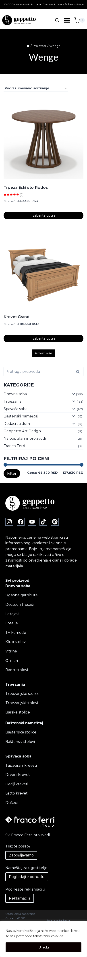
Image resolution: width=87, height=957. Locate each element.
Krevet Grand (16, 316)
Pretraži (79, 372)
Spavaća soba (15, 409)
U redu (43, 947)
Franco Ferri (14, 446)
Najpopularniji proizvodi (25, 438)
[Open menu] (67, 20)
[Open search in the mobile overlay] (57, 20)
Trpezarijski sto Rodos (26, 187)
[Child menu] (73, 394)
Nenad (67, 920)
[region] (43, 939)
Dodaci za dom (17, 423)
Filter (12, 473)
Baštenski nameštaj (21, 416)
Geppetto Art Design (22, 431)
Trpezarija (12, 401)
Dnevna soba (15, 394)
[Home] (28, 46)
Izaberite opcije (44, 215)
